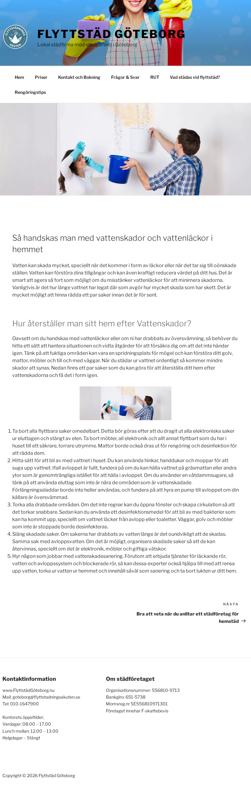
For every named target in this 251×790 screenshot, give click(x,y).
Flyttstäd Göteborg (111, 34)
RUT (154, 77)
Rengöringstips (30, 92)
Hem (19, 77)
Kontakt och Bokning (79, 77)
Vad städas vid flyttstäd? (195, 77)
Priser (41, 77)
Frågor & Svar (125, 77)
